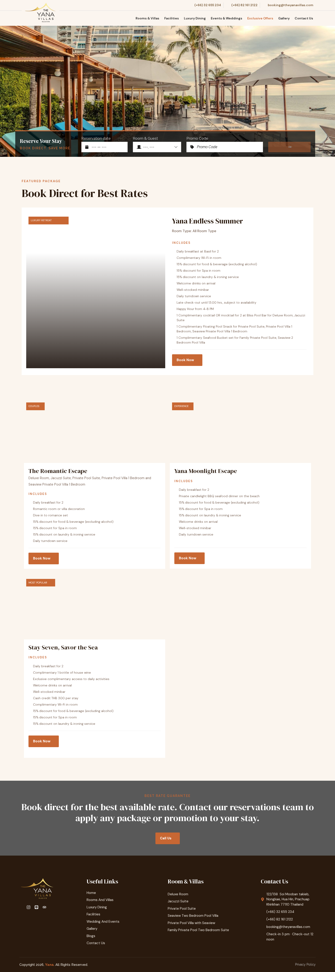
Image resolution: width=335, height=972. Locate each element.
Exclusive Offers (260, 18)
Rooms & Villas (147, 18)
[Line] (37, 907)
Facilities (171, 18)
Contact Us (304, 18)
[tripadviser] (45, 907)
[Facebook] (21, 907)
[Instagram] (29, 907)
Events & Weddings (226, 18)
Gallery (284, 18)
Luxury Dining (195, 18)
